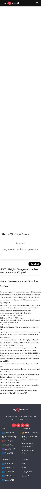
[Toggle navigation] (37, 3)
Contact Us (25, 476)
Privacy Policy (27, 472)
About (24, 463)
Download (35, 264)
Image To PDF (10, 449)
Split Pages (9, 441)
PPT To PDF (9, 476)
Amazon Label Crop (31, 433)
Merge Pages (9, 433)
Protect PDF (9, 453)
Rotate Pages (9, 445)
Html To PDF (9, 463)
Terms (24, 468)
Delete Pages (12, 437)
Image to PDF (9, 480)
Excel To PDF (9, 472)
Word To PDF (9, 468)
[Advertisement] (20, 31)
